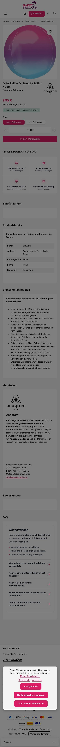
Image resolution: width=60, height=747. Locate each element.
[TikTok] (34, 710)
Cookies (12, 729)
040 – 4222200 (12, 659)
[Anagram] (50, 89)
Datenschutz (46, 729)
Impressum (14, 734)
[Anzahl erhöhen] (54, 130)
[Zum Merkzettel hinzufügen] (50, 31)
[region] (30, 52)
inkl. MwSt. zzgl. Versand (14, 104)
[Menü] (5, 14)
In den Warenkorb (30, 139)
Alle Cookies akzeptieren (31, 703)
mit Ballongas (35, 122)
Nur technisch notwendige (31, 695)
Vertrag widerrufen (39, 734)
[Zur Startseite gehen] (30, 5)
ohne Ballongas (13, 122)
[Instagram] (30, 710)
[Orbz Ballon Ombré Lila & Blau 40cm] (30, 52)
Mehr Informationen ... (30, 676)
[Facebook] (26, 710)
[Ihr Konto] (48, 14)
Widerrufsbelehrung (28, 729)
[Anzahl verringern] (6, 130)
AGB (24, 734)
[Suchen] (25, 14)
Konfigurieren (31, 686)
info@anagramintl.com (16, 477)
